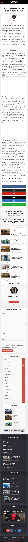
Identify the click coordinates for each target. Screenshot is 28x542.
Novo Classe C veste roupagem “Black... (15, 484)
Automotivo (11, 7)
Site (3, 339)
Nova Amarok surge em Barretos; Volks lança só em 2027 (17, 233)
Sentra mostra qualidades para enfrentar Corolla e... (15, 491)
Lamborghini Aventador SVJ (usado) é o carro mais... (7, 443)
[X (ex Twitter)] (15, 530)
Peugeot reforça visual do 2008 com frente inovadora (15, 498)
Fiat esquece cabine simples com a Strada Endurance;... (8, 478)
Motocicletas (19, 239)
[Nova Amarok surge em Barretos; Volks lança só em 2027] (9, 417)
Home (10, 539)
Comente (4, 313)
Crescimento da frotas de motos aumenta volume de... (16, 258)
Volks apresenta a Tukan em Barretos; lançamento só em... (16, 250)
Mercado (17, 7)
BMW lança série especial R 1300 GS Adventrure (15, 276)
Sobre (13, 539)
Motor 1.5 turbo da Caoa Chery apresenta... (7, 451)
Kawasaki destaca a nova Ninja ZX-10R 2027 (16, 241)
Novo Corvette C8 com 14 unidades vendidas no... (9, 465)
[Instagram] (4, 530)
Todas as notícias (14, 302)
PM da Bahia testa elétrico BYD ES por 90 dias (15, 458)
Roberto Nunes (13, 13)
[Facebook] (11, 530)
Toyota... (15, 410)
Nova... (14, 416)
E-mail (4, 333)
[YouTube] (8, 530)
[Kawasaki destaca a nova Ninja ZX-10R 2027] (9, 423)
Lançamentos (16, 409)
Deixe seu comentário (8, 481)
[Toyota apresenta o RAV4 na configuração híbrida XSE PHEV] (9, 411)
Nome (4, 327)
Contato (17, 539)
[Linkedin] (19, 530)
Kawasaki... (15, 423)
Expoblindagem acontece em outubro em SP (16, 267)
